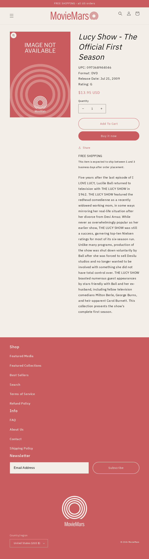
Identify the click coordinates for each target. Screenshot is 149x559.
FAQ (13, 420)
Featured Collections (26, 365)
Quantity (83, 101)
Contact (16, 439)
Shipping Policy (21, 448)
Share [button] (86, 147)
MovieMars (133, 542)
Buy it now (109, 136)
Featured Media (21, 356)
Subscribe (116, 468)
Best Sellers (19, 375)
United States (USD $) (27, 543)
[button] (11, 15)
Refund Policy (20, 403)
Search (15, 384)
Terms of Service (22, 394)
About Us (17, 429)
